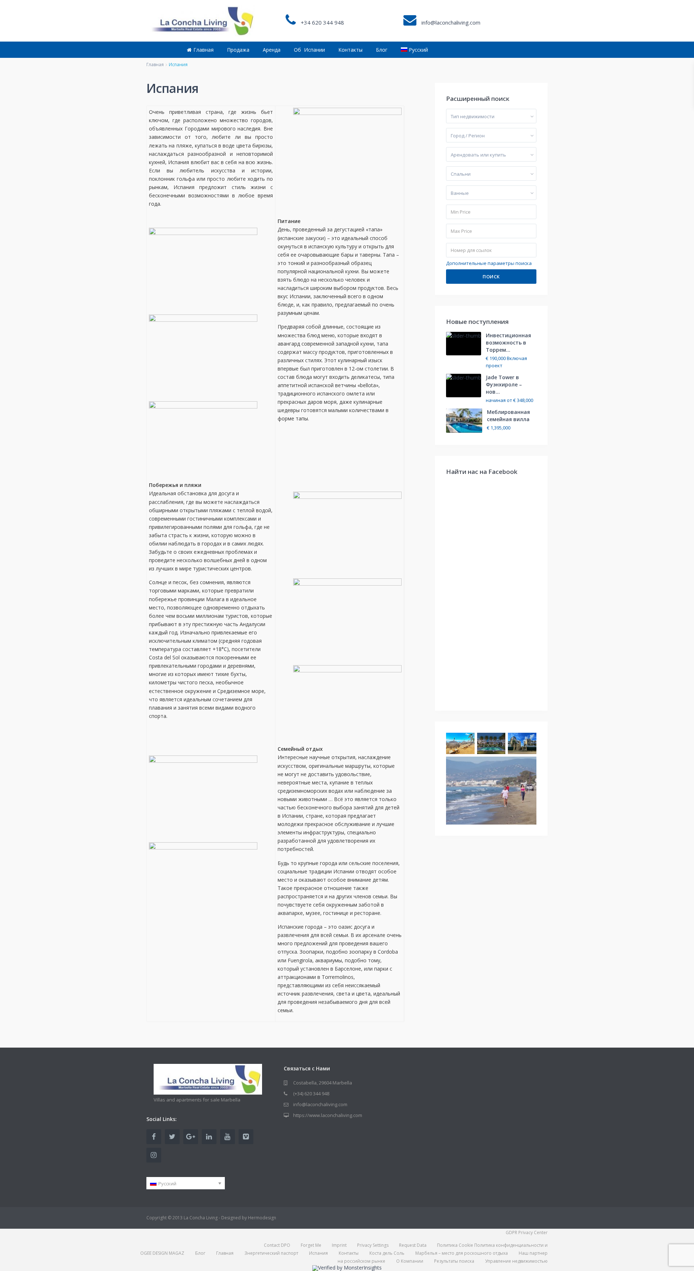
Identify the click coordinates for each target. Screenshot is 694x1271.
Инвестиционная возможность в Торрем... (508, 342)
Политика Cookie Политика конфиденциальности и (492, 1245)
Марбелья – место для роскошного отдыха (461, 1253)
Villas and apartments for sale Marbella (197, 1099)
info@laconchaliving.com (320, 1104)
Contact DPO (277, 1245)
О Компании (409, 1261)
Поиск (491, 276)
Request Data (413, 1245)
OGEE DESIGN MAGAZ (162, 1253)
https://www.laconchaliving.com (327, 1115)
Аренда (271, 49)
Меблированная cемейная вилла (508, 415)
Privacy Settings (373, 1245)
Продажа (238, 49)
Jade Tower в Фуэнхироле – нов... (504, 384)
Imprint (339, 1245)
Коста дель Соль (386, 1253)
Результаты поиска (454, 1261)
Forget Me (311, 1245)
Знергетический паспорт (271, 1253)
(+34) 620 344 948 (311, 1093)
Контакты (350, 49)
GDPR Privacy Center (527, 1232)
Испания (318, 1253)
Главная (203, 49)
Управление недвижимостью (516, 1261)
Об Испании (309, 49)
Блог (381, 49)
